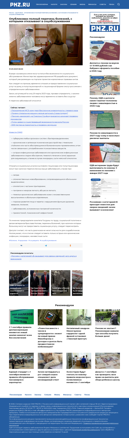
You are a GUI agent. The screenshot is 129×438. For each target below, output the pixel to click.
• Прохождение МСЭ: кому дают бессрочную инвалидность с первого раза (44, 111)
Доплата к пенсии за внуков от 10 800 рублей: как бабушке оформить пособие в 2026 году (104, 67)
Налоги (54, 4)
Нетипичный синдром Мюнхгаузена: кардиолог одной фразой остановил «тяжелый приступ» (78, 333)
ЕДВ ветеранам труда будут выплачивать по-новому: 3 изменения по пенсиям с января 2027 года (104, 169)
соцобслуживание (49, 240)
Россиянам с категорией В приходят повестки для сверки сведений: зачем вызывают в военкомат (104, 206)
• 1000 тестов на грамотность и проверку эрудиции (34, 125)
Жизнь (82, 4)
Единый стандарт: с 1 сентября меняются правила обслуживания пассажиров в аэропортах (21, 377)
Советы (102, 4)
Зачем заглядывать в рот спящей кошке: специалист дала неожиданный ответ (49, 376)
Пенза (111, 4)
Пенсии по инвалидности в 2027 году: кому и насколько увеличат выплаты (105, 135)
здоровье (23, 240)
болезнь (13, 240)
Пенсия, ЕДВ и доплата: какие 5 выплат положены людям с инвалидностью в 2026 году (103, 102)
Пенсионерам (42, 4)
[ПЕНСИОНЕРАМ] (105, 59)
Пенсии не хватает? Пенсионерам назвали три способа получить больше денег (107, 332)
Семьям (73, 4)
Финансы (92, 4)
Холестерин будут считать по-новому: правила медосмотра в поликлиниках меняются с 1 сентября (79, 377)
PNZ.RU (11, 13)
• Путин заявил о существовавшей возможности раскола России (40, 122)
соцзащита (34, 240)
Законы (63, 4)
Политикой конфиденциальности (86, 430)
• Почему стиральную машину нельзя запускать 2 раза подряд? (39, 113)
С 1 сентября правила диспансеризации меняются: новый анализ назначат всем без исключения (20, 332)
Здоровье (19, 13)
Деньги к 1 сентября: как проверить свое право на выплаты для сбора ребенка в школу (107, 376)
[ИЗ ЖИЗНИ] (105, 198)
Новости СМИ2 (15, 132)
